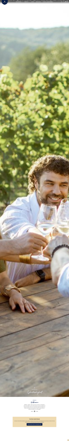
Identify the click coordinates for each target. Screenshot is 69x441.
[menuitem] (19, 1)
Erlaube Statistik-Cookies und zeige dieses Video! (34, 424)
